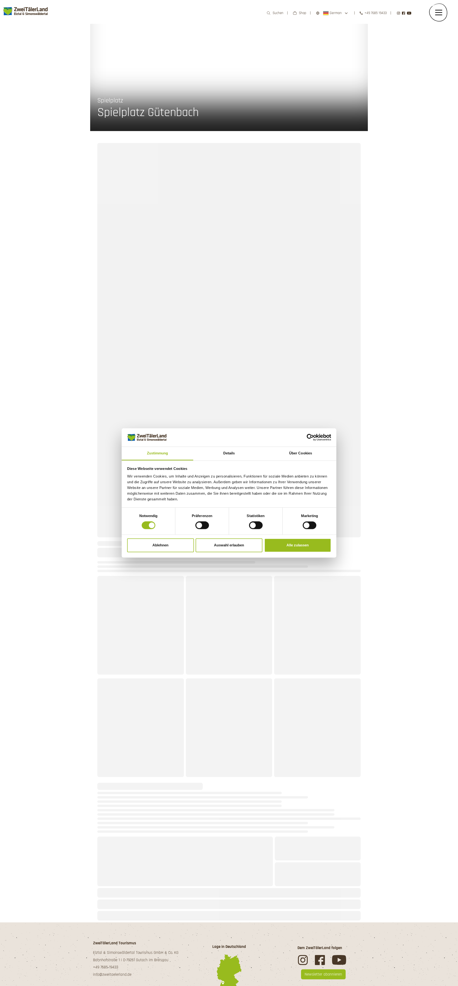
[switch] (202, 525)
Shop (302, 13)
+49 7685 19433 (375, 13)
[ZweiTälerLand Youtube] (409, 13)
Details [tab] (229, 453)
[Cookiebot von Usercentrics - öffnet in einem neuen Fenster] (310, 437)
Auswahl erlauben (229, 545)
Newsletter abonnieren (323, 974)
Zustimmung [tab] (157, 453)
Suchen (278, 13)
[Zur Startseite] (26, 11)
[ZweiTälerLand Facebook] (403, 13)
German (335, 12)
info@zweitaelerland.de (112, 974)
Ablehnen (160, 545)
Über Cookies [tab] (300, 453)
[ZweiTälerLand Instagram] (398, 13)
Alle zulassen (297, 545)
